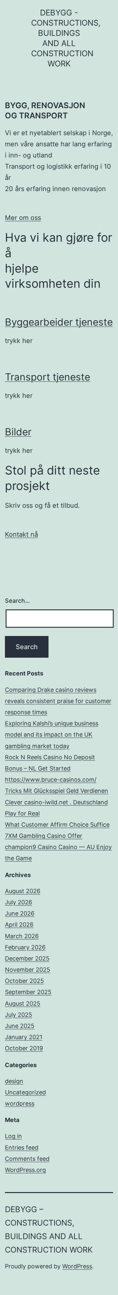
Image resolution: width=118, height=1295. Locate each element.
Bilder (18, 432)
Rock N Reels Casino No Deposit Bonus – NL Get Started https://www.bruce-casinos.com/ (50, 768)
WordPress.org (25, 1169)
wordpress (19, 1103)
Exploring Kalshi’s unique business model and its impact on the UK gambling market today (51, 734)
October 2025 (24, 980)
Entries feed (21, 1147)
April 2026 (19, 924)
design (14, 1081)
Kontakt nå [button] (21, 534)
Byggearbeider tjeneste (59, 322)
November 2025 (27, 969)
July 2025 (18, 1014)
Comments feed (27, 1158)
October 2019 (24, 1048)
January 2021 (23, 1037)
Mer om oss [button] (23, 218)
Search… (17, 600)
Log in (13, 1136)
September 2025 (28, 992)
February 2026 (25, 947)
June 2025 (19, 1025)
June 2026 (19, 913)
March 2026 (22, 936)
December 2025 (27, 958)
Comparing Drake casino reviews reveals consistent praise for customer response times (58, 701)
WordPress (77, 1266)
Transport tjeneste (47, 377)
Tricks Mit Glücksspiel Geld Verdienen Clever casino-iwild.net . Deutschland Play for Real (56, 802)
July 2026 (18, 902)
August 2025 (22, 1003)
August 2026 (22, 891)
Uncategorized (25, 1092)
